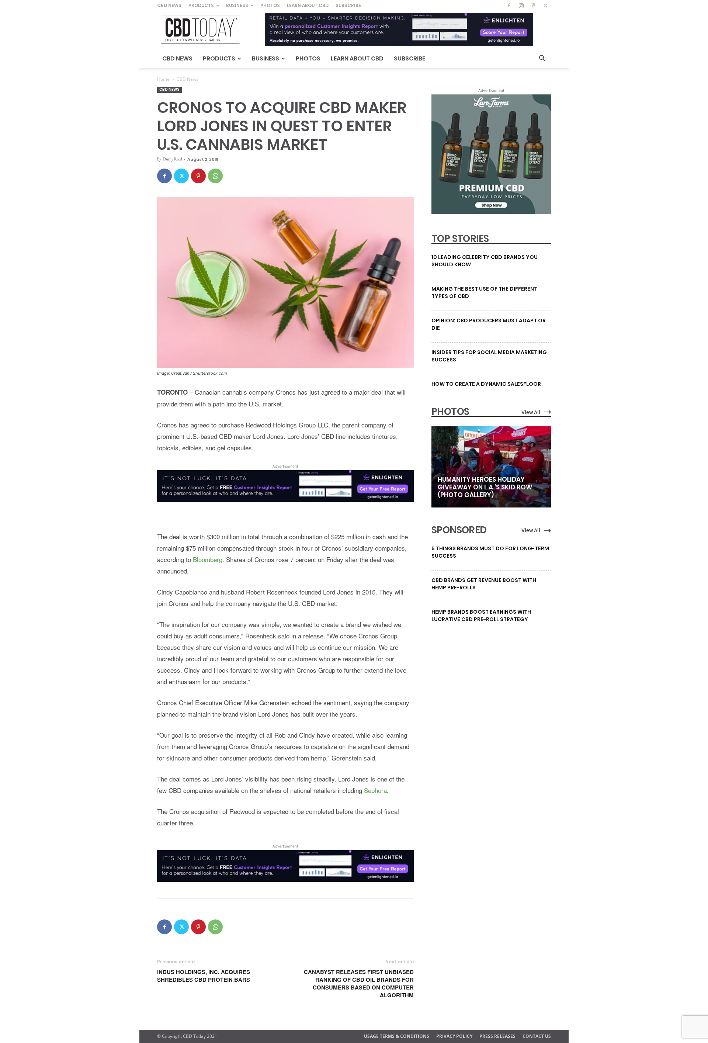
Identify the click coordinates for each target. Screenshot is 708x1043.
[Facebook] (508, 5)
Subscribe (348, 5)
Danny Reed (172, 159)
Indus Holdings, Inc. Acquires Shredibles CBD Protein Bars (203, 976)
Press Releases (497, 1036)
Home (163, 79)
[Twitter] (545, 5)
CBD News (169, 5)
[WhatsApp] (215, 176)
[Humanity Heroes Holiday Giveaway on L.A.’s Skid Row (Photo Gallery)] (491, 466)
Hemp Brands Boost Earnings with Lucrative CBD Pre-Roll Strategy (481, 615)
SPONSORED (459, 530)
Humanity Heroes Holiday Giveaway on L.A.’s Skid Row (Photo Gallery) (485, 487)
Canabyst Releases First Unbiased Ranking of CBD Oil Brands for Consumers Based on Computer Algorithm (359, 983)
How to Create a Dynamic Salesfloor (486, 384)
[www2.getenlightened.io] (285, 507)
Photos (270, 5)
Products (201, 5)
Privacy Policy (454, 1036)
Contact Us (537, 1036)
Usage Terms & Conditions (396, 1036)
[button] (542, 59)
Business (237, 5)
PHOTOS (450, 411)
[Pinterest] (533, 5)
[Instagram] (521, 5)
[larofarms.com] (491, 212)
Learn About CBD (308, 5)
